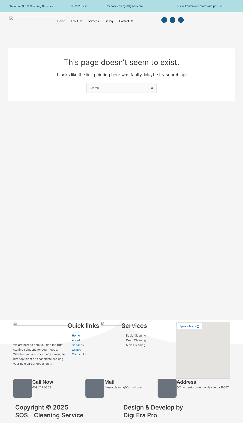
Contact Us (126, 21)
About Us (76, 21)
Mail (109, 382)
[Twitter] (172, 20)
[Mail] (94, 388)
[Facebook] (164, 20)
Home (61, 21)
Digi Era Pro (140, 415)
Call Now (42, 382)
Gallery (109, 21)
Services (93, 21)
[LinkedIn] (181, 20)
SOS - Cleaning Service (49, 415)
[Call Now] (22, 388)
